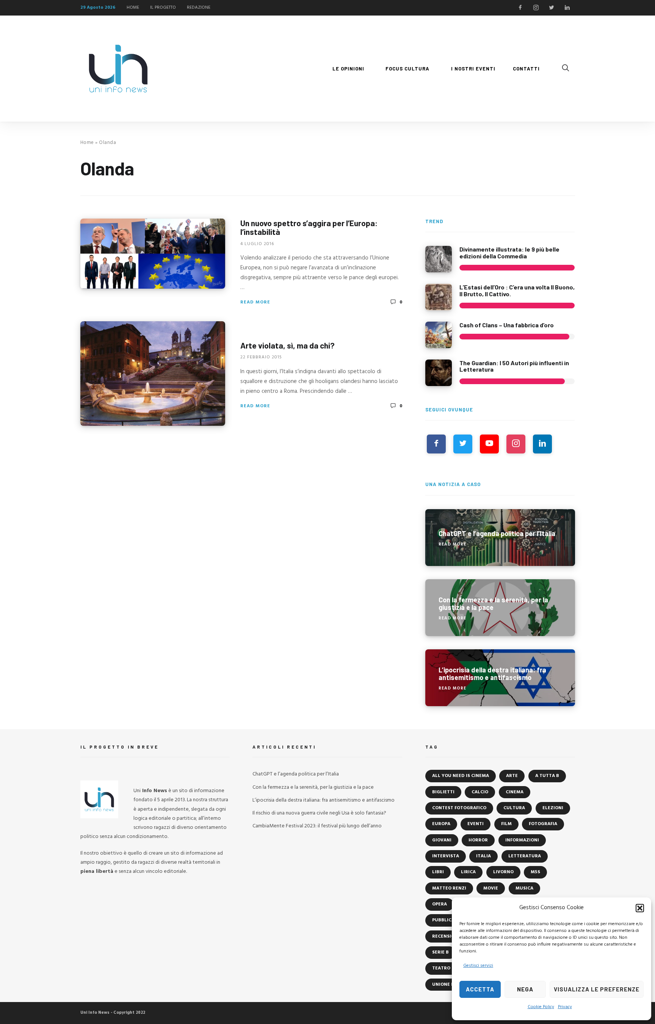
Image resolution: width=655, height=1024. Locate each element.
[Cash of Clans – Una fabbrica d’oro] (438, 335)
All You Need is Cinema (460, 776)
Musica (524, 888)
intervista (445, 856)
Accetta (480, 989)
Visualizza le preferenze (596, 989)
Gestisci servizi (478, 965)
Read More (255, 302)
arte (512, 776)
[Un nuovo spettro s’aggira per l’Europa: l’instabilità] (152, 254)
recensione (446, 936)
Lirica (468, 872)
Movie (490, 888)
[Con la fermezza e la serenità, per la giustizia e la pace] (500, 607)
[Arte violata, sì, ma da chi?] (152, 373)
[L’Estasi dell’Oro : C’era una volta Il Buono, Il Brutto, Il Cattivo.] (438, 297)
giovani (441, 840)
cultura (514, 808)
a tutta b (547, 776)
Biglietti (443, 792)
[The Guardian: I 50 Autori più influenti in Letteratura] (438, 373)
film (506, 824)
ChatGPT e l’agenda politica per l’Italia (295, 774)
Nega (525, 989)
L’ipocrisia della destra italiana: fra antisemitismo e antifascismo (323, 800)
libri (438, 872)
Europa (441, 824)
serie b (440, 952)
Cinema (514, 792)
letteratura (524, 856)
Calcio (480, 792)
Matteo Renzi (449, 888)
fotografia (543, 824)
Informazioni (522, 840)
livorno (503, 872)
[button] (640, 908)
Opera (439, 904)
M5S (535, 872)
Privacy (565, 1007)
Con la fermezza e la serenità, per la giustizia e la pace (313, 787)
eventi (475, 824)
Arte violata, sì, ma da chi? (287, 345)
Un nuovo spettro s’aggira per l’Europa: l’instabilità (309, 227)
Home (87, 143)
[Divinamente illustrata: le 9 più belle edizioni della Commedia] (438, 259)
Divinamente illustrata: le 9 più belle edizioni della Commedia (509, 252)
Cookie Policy (541, 1007)
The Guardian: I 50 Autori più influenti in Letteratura (514, 366)
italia (483, 856)
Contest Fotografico (459, 808)
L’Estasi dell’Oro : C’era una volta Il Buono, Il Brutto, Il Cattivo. (517, 290)
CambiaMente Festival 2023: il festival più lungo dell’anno (317, 826)
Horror (478, 840)
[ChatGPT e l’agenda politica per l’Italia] (500, 537)
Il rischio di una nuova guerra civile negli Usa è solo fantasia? (319, 813)
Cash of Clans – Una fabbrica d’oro (506, 324)
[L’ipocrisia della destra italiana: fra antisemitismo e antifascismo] (500, 677)
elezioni (552, 808)
